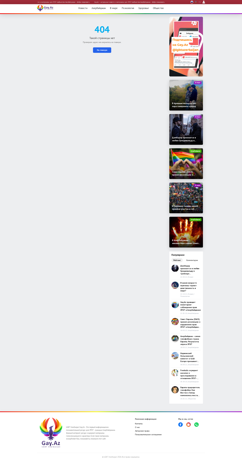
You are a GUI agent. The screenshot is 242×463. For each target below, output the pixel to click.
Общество (158, 8)
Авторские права (142, 431)
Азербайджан (99, 8)
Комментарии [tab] (192, 260)
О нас (137, 427)
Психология (128, 8)
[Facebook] (181, 424)
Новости (82, 8)
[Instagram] (189, 424)
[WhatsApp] (197, 424)
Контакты (139, 423)
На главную (102, 50)
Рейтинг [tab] (177, 260)
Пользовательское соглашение (148, 434)
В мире (113, 8)
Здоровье (143, 8)
